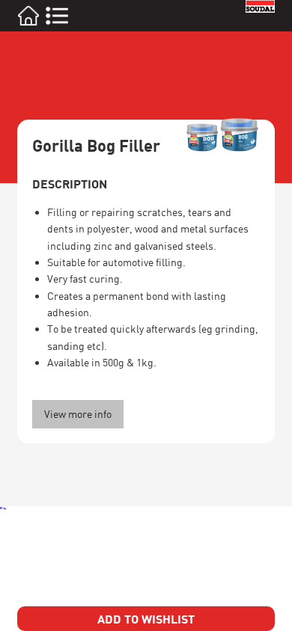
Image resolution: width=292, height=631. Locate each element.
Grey (3, 508)
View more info (78, 413)
